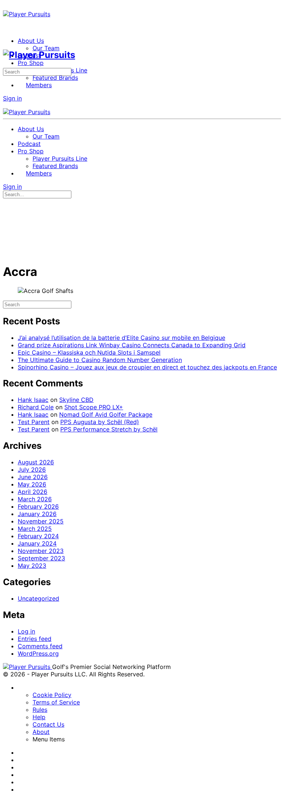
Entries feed (34, 638)
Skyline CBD (76, 399)
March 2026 (35, 499)
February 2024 (38, 536)
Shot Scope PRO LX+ (93, 407)
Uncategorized (38, 598)
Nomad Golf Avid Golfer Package (105, 414)
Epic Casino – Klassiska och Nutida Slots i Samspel (89, 352)
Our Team (46, 136)
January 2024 (37, 543)
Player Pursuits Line (60, 158)
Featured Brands (55, 166)
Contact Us (48, 724)
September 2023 (41, 558)
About (41, 731)
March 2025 (35, 528)
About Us (31, 129)
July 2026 (32, 469)
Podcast (29, 143)
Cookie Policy (52, 695)
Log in (26, 631)
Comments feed (40, 646)
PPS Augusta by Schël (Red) (99, 422)
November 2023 (41, 550)
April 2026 (32, 491)
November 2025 (41, 521)
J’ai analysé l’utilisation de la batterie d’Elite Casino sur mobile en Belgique (121, 337)
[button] (69, 739)
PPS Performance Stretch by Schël (109, 429)
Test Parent (34, 422)
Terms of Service (56, 702)
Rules (40, 709)
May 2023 (32, 565)
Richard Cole (36, 407)
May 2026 (32, 484)
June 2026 (33, 477)
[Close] (7, 104)
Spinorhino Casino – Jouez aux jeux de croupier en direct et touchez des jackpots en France (147, 367)
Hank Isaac (33, 399)
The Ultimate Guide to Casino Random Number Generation (100, 359)
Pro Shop (31, 151)
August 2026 (36, 462)
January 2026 (37, 514)
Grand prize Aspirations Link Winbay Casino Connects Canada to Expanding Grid (132, 345)
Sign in (12, 98)
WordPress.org (38, 653)
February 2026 (38, 506)
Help (39, 717)
